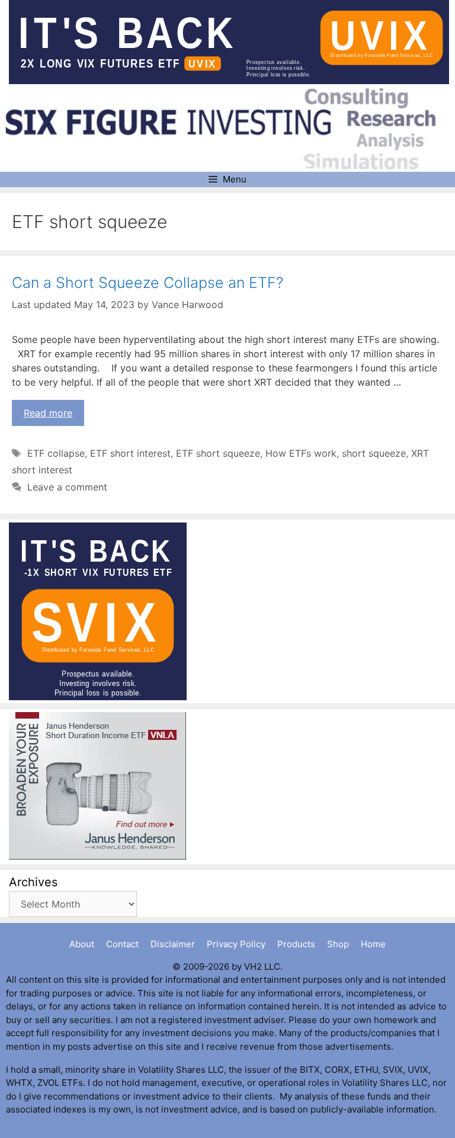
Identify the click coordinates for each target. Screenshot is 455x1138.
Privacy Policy (236, 944)
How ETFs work (301, 453)
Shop (338, 944)
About (81, 944)
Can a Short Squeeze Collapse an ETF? (147, 282)
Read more (48, 413)
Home (373, 944)
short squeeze (374, 453)
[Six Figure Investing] (229, 128)
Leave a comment (67, 487)
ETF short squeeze (218, 453)
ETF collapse (56, 453)
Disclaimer (172, 944)
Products (296, 944)
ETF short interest (130, 453)
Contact (122, 944)
